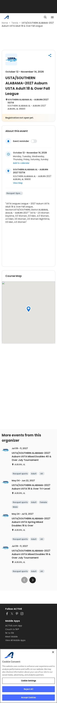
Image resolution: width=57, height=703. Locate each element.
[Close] (53, 652)
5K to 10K (9, 632)
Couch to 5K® (12, 629)
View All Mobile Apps (15, 640)
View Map (18, 182)
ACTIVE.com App (13, 625)
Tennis (14, 22)
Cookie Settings (28, 680)
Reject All (28, 689)
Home (5, 22)
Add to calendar (21, 163)
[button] (50, 55)
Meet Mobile (11, 636)
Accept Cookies (28, 697)
